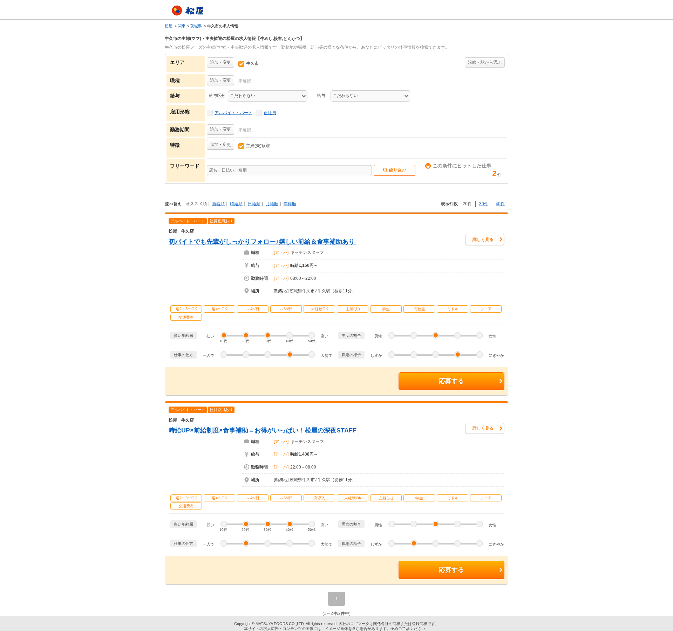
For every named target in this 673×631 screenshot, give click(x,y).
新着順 (218, 203)
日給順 (254, 203)
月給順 (272, 203)
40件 (500, 203)
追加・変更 (220, 62)
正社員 (270, 112)
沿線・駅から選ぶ (485, 62)
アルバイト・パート (233, 112)
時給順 (236, 203)
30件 (483, 203)
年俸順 (290, 203)
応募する (451, 380)
